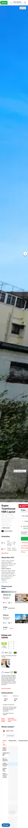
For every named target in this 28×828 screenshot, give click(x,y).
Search (4, 2)
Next (25, 254)
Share (24, 8)
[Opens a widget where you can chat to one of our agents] (6, 825)
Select (11, 628)
